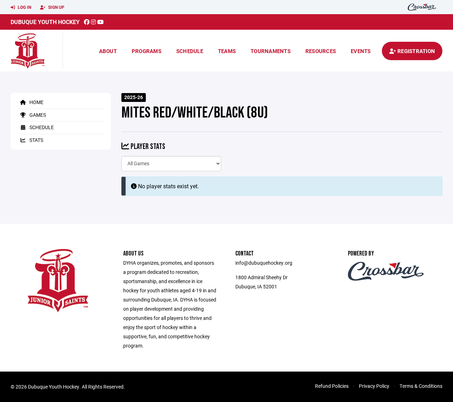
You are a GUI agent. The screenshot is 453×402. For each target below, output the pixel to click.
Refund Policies (332, 386)
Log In (24, 7)
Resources (320, 50)
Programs (146, 50)
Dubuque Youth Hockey (45, 21)
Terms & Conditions (421, 386)
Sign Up (55, 7)
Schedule (189, 50)
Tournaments (271, 50)
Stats (35, 140)
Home (36, 102)
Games (37, 114)
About (108, 50)
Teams (227, 50)
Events (361, 50)
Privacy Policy (374, 386)
